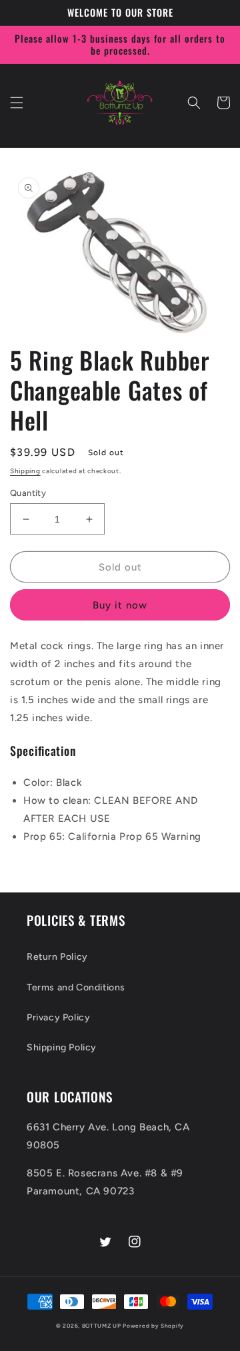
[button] (16, 102)
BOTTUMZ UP (102, 1325)
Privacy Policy (58, 1017)
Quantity (28, 493)
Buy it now (120, 605)
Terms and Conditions (76, 987)
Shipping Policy (62, 1047)
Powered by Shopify (153, 1325)
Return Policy (57, 956)
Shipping (25, 471)
